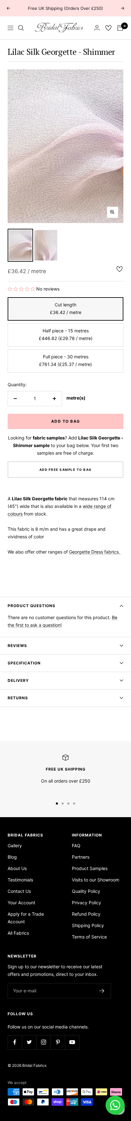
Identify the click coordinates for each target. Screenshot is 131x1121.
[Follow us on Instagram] (43, 1042)
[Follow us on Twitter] (29, 1042)
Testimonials (20, 879)
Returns (18, 697)
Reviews (17, 645)
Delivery (18, 680)
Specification (24, 663)
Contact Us (19, 891)
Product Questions (31, 605)
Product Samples (89, 868)
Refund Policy (86, 914)
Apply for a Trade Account (26, 917)
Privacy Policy (86, 902)
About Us (17, 868)
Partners (80, 857)
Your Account (21, 902)
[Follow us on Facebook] (15, 1042)
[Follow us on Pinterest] (58, 1042)
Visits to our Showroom (95, 879)
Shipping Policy (88, 925)
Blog (12, 857)
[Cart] (120, 28)
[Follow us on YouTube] (72, 1042)
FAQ (76, 845)
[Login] (97, 27)
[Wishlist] (108, 28)
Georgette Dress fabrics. (95, 551)
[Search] (21, 28)
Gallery (15, 845)
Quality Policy (86, 891)
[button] (22, 288)
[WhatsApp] (115, 1105)
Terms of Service (89, 936)
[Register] (102, 991)
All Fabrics (18, 933)
